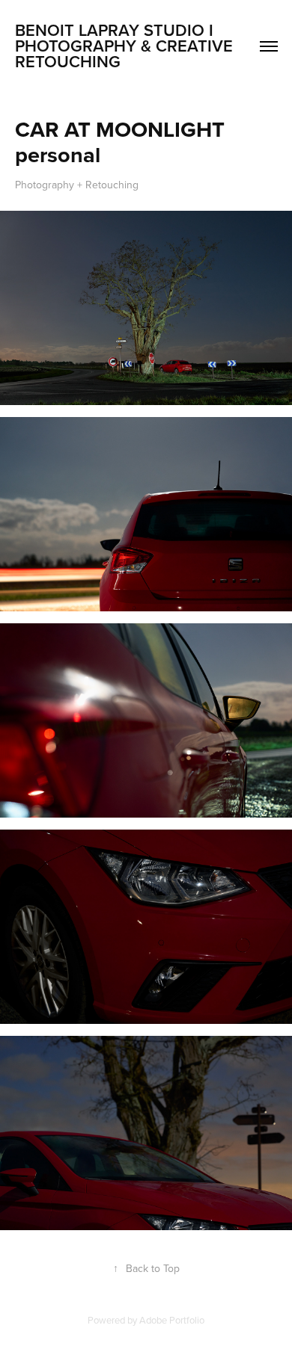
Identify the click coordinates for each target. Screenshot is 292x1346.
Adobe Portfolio (171, 1320)
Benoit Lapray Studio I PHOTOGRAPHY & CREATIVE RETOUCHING (126, 45)
